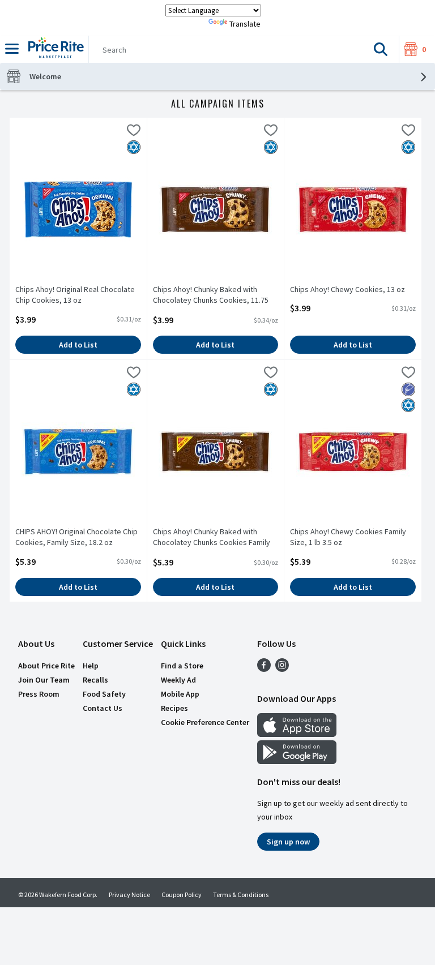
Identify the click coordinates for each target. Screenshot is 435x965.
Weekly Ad (178, 680)
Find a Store (182, 666)
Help (91, 666)
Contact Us (102, 708)
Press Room (38, 694)
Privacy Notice (129, 894)
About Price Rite (46, 666)
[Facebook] (264, 668)
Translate (245, 24)
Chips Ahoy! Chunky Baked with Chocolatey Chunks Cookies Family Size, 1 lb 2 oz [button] (211, 537)
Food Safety (104, 694)
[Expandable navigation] (12, 49)
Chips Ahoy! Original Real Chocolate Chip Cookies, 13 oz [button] (75, 295)
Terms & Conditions (240, 894)
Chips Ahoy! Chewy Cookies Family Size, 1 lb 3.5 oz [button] (348, 537)
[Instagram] (282, 668)
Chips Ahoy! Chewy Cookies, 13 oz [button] (347, 289)
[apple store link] (296, 733)
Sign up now (288, 842)
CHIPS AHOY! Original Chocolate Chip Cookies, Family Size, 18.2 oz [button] (76, 537)
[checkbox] (133, 131)
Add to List (78, 345)
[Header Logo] (53, 49)
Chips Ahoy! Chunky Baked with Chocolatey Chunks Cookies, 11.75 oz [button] (210, 295)
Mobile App (180, 694)
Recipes (174, 708)
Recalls (95, 680)
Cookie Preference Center (205, 722)
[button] (380, 49)
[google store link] (296, 760)
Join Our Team (44, 680)
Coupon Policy (181, 894)
